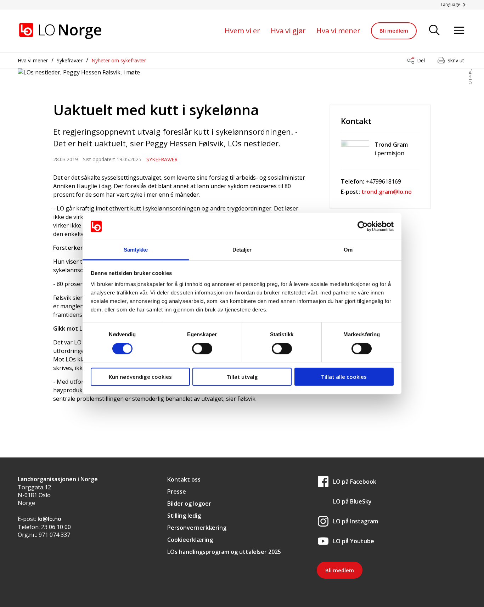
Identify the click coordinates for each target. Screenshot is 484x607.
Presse (176, 491)
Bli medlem (393, 30)
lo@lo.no (49, 519)
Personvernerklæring (196, 528)
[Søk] (434, 31)
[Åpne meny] (459, 31)
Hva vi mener (338, 30)
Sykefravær (70, 60)
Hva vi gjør (288, 30)
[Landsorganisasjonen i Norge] (60, 30)
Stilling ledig (184, 515)
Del (421, 60)
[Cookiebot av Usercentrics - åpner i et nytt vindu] (363, 226)
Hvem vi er (242, 30)
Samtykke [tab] (136, 250)
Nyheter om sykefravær (118, 60)
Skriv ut (456, 60)
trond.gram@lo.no (386, 192)
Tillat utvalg (242, 376)
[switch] (202, 348)
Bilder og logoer (189, 503)
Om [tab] (348, 250)
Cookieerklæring (190, 540)
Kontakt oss (184, 479)
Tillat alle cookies (344, 376)
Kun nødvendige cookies (140, 376)
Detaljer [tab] (242, 250)
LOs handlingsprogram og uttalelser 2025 (224, 552)
